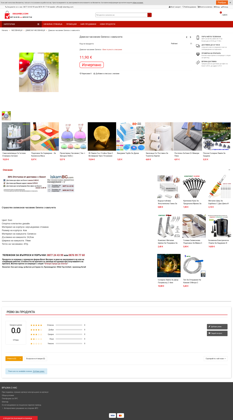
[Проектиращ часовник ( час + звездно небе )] (73, 136)
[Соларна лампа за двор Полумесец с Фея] (169, 265)
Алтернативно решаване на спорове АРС (21, 408)
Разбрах (222, 2)
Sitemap (5, 402)
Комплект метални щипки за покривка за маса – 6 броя (167, 243)
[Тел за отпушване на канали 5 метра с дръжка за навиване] (194, 265)
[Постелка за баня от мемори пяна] (188, 136)
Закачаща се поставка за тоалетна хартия (157, 154)
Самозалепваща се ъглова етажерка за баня (14, 154)
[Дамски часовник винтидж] (186, 37)
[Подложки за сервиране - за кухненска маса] (44, 136)
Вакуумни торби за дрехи (128, 153)
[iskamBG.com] (18, 15)
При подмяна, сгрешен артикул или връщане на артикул (25, 392)
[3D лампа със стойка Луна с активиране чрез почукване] (102, 136)
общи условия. (138, 3)
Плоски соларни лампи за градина (214, 154)
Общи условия (8, 395)
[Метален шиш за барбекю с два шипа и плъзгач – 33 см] (219, 186)
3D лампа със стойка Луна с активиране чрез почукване (100, 154)
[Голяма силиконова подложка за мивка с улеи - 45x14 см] (194, 226)
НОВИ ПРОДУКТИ (107, 24)
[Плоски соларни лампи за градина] (216, 136)
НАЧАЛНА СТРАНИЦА (53, 24)
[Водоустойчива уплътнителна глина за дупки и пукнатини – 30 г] (169, 186)
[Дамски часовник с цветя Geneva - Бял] (190, 37)
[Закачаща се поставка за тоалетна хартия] (159, 136)
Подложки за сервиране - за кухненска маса (43, 154)
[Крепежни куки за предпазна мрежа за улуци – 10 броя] (194, 186)
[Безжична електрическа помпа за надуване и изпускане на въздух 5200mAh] (219, 226)
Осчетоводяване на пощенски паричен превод (21, 405)
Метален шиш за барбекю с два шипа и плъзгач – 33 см (218, 203)
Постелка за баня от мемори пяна (186, 154)
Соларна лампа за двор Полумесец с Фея (168, 281)
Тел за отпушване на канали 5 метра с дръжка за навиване (192, 282)
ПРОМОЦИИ (71, 24)
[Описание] (116, 169)
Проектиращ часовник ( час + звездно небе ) (72, 154)
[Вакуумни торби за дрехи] (130, 136)
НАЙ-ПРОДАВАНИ (88, 24)
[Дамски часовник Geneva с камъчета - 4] (39, 72)
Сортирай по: (211, 359)
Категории (9, 24)
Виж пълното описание (112, 49)
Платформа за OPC (10, 398)
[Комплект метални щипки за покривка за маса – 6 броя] (169, 226)
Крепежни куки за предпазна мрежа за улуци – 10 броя (192, 203)
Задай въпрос (216, 333)
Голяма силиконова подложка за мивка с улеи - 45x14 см (192, 243)
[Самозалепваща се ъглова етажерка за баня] (16, 136)
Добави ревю (216, 327)
